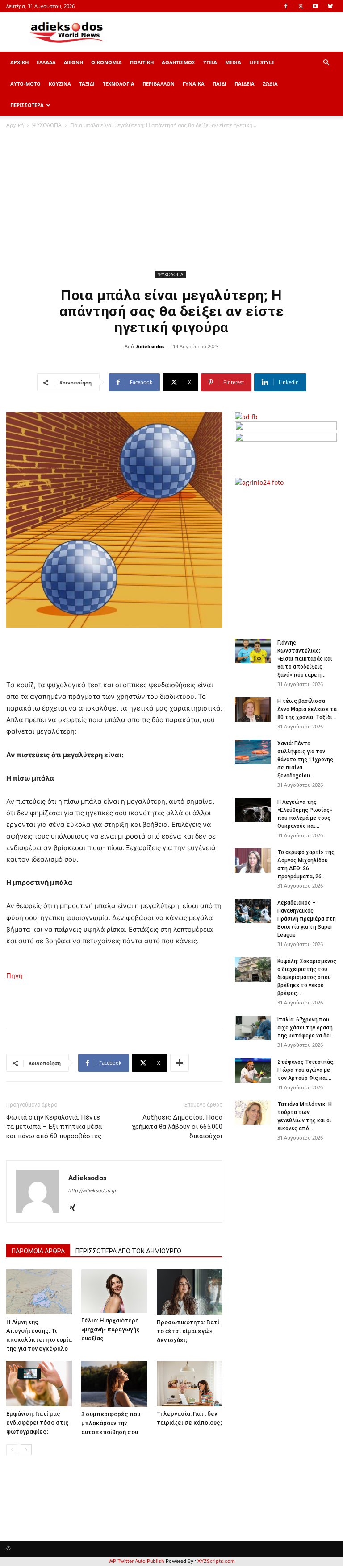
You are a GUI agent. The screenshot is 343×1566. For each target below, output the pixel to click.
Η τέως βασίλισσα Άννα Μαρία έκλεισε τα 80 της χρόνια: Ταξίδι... (307, 709)
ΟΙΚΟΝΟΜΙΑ (106, 62)
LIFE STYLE (261, 62)
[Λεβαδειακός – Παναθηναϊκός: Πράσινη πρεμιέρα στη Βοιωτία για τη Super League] (253, 911)
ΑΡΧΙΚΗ (19, 62)
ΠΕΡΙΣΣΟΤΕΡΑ (27, 105)
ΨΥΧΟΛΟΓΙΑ (47, 125)
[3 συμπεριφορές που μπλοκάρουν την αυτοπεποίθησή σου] (114, 1383)
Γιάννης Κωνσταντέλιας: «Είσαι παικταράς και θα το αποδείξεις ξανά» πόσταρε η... (304, 659)
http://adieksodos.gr (92, 1190)
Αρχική (15, 125)
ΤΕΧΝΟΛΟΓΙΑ (118, 83)
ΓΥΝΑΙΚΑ (194, 83)
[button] (326, 62)
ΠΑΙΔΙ (219, 83)
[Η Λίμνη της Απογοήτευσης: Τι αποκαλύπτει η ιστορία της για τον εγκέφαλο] (39, 1291)
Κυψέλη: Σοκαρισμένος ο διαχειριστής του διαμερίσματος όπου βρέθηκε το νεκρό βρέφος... (306, 977)
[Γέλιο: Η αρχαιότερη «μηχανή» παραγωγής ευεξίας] (114, 1291)
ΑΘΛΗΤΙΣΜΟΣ (178, 62)
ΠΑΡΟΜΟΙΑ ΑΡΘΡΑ (38, 1251)
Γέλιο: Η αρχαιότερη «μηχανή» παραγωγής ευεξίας (110, 1329)
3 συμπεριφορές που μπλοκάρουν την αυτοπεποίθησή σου (110, 1423)
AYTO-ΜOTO (25, 83)
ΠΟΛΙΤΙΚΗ (142, 62)
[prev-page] (11, 1449)
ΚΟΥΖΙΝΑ (60, 83)
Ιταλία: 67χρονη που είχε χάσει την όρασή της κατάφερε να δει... (306, 1027)
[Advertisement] (171, 201)
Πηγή (14, 975)
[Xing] (75, 1208)
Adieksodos (150, 346)
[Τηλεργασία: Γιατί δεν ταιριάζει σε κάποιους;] (189, 1383)
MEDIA (233, 62)
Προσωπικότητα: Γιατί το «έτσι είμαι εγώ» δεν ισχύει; (188, 1331)
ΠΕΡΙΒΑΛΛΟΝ (158, 83)
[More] (179, 1063)
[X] (300, 6)
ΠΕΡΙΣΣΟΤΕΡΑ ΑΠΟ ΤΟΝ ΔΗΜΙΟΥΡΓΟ (128, 1251)
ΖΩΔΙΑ (270, 83)
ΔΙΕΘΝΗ (73, 62)
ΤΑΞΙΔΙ (87, 83)
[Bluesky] (330, 6)
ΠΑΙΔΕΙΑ (244, 83)
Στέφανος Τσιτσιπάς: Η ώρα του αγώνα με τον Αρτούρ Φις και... (306, 1070)
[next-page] (26, 1449)
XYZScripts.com (216, 1561)
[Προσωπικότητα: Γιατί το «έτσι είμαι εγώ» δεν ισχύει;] (189, 1291)
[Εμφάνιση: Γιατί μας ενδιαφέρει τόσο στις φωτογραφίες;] (39, 1383)
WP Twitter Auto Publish (136, 1561)
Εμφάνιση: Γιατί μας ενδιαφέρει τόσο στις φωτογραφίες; (37, 1422)
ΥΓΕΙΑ (210, 62)
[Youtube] (315, 6)
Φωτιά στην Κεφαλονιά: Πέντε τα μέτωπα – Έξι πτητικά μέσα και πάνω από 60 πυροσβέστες (54, 1126)
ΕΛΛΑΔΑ (46, 62)
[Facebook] (286, 6)
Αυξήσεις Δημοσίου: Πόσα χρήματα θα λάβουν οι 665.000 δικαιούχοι (177, 1126)
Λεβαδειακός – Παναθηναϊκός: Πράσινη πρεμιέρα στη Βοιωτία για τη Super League (306, 919)
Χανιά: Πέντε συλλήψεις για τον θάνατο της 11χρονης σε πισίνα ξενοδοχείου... (305, 759)
